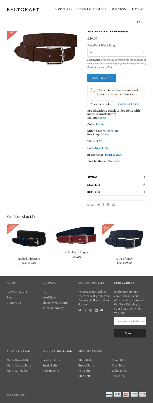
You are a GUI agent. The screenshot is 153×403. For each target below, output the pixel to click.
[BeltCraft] (23, 9)
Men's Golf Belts (17, 370)
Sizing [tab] (92, 177)
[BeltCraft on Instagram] (96, 310)
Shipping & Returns (55, 302)
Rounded (114, 161)
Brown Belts (86, 365)
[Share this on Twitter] (98, 204)
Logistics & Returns (128, 104)
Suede (103, 117)
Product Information (101, 104)
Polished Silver (114, 154)
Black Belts (85, 360)
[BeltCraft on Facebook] (85, 310)
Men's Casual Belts (19, 365)
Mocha (100, 124)
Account (138, 9)
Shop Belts (63, 9)
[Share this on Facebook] (103, 204)
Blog (10, 297)
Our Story (119, 9)
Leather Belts (51, 360)
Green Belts (119, 360)
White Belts (119, 370)
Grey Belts (118, 365)
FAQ (45, 292)
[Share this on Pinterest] (108, 204)
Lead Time (49, 297)
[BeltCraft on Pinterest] (90, 310)
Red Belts (118, 376)
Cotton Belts (51, 370)
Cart (140, 21)
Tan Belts (84, 370)
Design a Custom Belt (91, 9)
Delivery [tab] (93, 184)
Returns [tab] (93, 192)
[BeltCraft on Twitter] (79, 310)
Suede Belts (50, 365)
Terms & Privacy (53, 308)
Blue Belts (84, 376)
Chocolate (112, 131)
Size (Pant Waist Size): (101, 45)
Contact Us (14, 302)
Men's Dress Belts (18, 360)
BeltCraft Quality (18, 292)
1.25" (99, 141)
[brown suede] (45, 47)
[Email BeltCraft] (101, 310)
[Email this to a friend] (113, 204)
